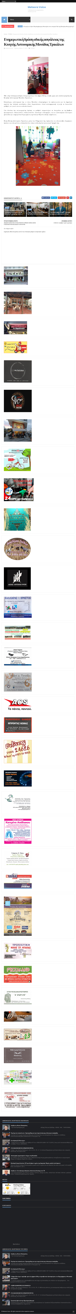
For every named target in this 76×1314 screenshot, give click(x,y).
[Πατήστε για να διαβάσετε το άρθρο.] (18, 958)
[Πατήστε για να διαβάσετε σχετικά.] (18, 313)
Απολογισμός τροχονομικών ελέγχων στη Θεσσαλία (24, 1155)
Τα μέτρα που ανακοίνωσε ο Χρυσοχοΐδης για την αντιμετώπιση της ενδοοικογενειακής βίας (34, 1133)
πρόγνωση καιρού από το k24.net (16, 1195)
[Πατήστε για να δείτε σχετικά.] (15, 334)
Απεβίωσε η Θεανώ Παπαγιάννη (19, 1125)
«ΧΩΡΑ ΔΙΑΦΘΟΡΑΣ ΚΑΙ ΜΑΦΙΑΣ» (21, 1285)
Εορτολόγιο (16, 1244)
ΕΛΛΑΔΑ (59, 26)
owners (32, 1311)
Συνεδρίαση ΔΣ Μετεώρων (18, 1140)
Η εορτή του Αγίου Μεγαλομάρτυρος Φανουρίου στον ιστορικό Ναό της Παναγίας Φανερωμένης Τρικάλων (14, 212)
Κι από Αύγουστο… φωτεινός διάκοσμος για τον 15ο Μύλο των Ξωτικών (38, 213)
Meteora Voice (37, 7)
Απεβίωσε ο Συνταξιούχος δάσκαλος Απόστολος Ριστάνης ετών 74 (28, 1171)
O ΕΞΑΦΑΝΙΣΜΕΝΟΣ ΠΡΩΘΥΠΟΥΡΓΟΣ (22, 1148)
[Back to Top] (73, 1312)
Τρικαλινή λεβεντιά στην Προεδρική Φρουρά (22, 1300)
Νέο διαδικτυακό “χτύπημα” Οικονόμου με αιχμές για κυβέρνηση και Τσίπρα (60, 213)
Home (5, 34)
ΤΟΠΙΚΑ (10, 34)
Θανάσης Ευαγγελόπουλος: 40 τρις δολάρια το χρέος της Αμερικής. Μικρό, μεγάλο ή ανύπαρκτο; (36, 1163)
